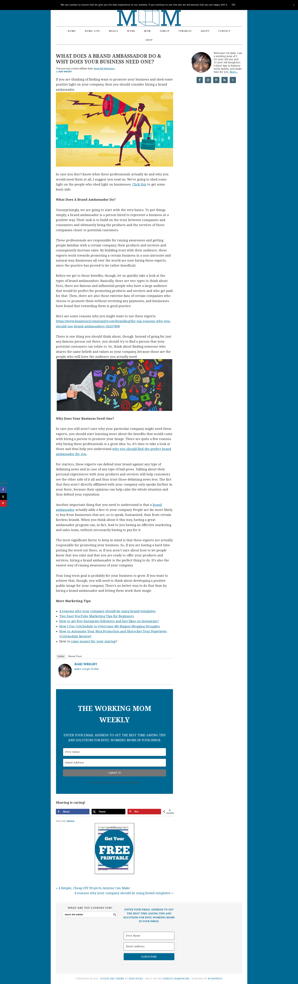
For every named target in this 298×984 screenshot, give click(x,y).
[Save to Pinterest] (3, 503)
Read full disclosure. (104, 68)
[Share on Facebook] (3, 489)
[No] (293, 5)
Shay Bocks (136, 978)
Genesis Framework (176, 978)
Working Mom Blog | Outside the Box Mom (149, 11)
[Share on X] (3, 496)
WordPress (215, 978)
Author (61, 656)
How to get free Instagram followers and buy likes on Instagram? (109, 621)
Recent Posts (75, 656)
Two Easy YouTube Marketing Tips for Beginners (96, 616)
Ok (233, 4)
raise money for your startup (93, 641)
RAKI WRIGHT (85, 664)
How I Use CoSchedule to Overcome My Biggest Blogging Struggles (109, 626)
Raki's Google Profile (86, 669)
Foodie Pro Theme (112, 978)
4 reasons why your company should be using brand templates (107, 611)
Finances (70, 821)
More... (234, 72)
